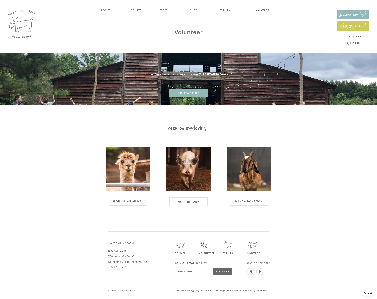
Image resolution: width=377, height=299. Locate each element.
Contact (253, 253)
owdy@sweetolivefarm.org (128, 261)
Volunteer (207, 253)
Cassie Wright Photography (226, 290)
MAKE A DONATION (249, 201)
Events (228, 253)
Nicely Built (261, 290)
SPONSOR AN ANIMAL (128, 201)
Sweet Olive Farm (126, 290)
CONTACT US (188, 93)
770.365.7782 (117, 267)
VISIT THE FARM (188, 201)
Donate (180, 253)
